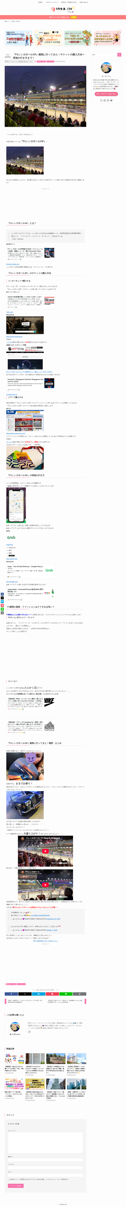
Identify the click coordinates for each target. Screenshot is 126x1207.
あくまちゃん (15, 1034)
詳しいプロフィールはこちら (106, 94)
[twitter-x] (101, 100)
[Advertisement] (45, 202)
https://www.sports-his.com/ (15, 433)
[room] (108, 100)
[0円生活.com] (63, 9)
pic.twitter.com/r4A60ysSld (40, 915)
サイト (10, 1172)
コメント (11, 1130)
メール (11, 1164)
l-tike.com (9, 312)
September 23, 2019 (53, 919)
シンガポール (50, 61)
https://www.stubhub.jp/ (14, 336)
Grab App (9, 544)
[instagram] (104, 100)
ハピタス (9, 342)
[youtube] (111, 100)
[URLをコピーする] (79, 994)
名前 (10, 1156)
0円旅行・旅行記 (41, 61)
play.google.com (12, 581)
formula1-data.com (12, 264)
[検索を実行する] (119, 55)
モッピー (9, 442)
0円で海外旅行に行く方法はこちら (45, 941)
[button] (11, 994)
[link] (29, 1032)
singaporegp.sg (11, 394)
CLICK (74, 17)
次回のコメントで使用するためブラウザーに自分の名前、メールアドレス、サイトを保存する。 (39, 1179)
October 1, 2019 (51, 930)
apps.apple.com (11, 559)
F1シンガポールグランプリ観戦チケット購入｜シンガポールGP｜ (29, 372)
